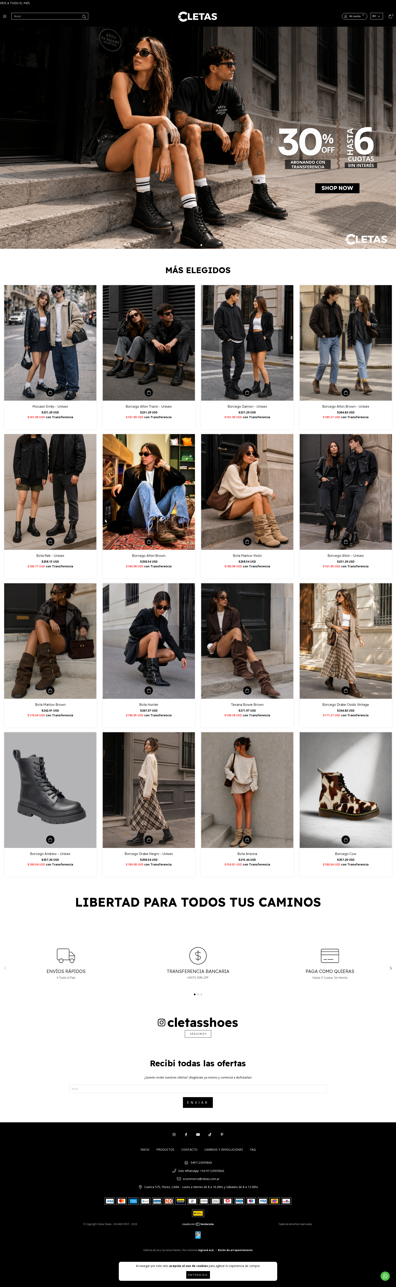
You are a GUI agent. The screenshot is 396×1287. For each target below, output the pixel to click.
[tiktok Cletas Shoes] (210, 1134)
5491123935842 (201, 1162)
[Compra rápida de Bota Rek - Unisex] (50, 541)
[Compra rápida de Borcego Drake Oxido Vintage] (346, 690)
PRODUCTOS (165, 1149)
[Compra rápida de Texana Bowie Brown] (247, 690)
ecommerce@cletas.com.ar (201, 1179)
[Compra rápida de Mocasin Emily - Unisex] (50, 392)
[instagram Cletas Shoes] (174, 1134)
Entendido (198, 1275)
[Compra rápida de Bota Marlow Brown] (50, 690)
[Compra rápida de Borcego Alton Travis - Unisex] (149, 392)
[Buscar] (84, 16)
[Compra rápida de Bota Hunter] (149, 690)
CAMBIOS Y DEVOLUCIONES (223, 1149)
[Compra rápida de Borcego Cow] (346, 840)
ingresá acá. (206, 1250)
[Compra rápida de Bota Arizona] (247, 840)
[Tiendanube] (198, 1225)
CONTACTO (189, 1149)
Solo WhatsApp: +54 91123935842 (201, 1171)
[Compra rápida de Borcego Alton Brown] (149, 541)
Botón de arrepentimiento (235, 1250)
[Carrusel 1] (198, 137)
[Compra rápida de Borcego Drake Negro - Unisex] (149, 840)
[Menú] (5, 16)
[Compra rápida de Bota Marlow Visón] (247, 541)
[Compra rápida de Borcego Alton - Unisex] (346, 541)
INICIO (144, 1149)
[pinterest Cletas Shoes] (221, 1134)
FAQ (253, 1149)
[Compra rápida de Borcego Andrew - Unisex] (50, 840)
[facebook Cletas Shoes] (186, 1134)
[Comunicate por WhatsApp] (385, 1276)
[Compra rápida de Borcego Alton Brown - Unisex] (346, 392)
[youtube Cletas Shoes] (198, 1134)
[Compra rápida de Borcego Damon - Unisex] (247, 392)
